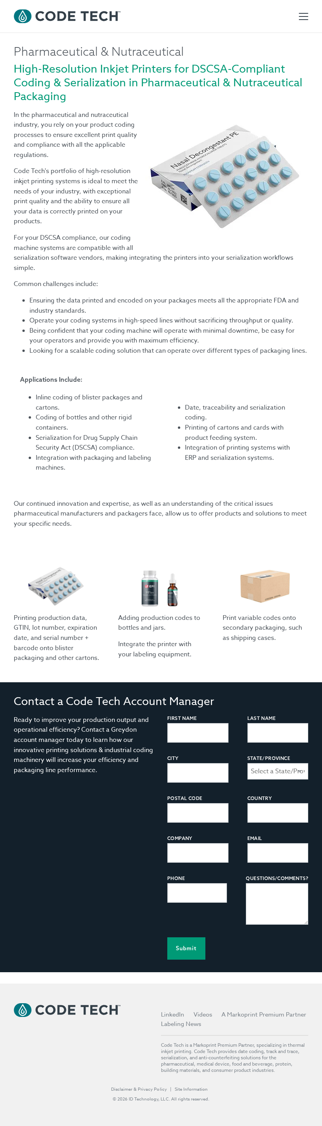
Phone (176, 878)
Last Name (261, 718)
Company (179, 838)
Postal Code (184, 798)
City (173, 758)
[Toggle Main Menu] (303, 16)
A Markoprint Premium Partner (263, 1014)
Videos (203, 1014)
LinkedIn (172, 1014)
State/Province (269, 758)
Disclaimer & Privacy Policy (139, 1089)
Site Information (191, 1089)
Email (254, 838)
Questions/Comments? (277, 878)
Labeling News (181, 1024)
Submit (186, 948)
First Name (182, 718)
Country (259, 798)
